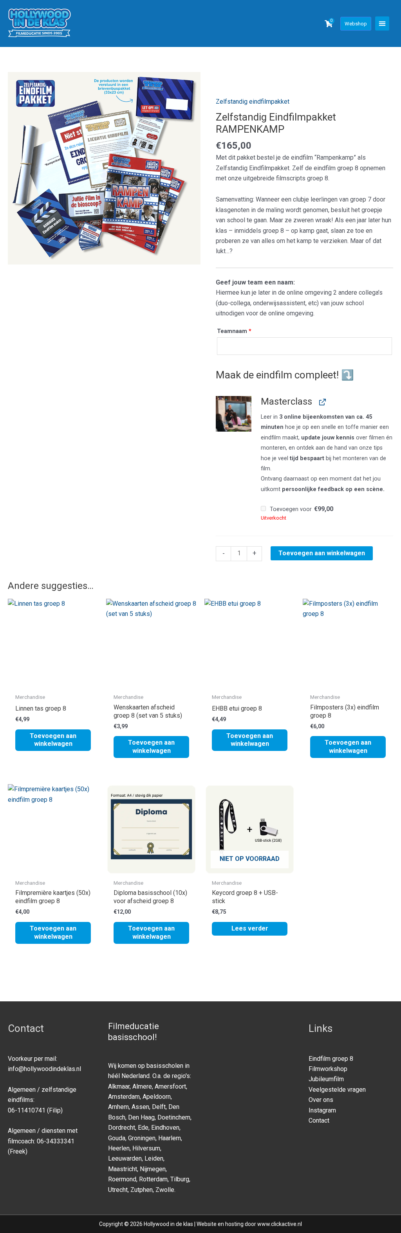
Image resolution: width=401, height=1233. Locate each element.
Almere (142, 1086)
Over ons (321, 1099)
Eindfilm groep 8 (331, 1058)
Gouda (116, 1138)
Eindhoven (165, 1127)
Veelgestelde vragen (337, 1089)
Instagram (322, 1110)
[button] (382, 23)
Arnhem (118, 1107)
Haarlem (169, 1138)
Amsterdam (124, 1096)
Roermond (122, 1179)
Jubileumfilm (326, 1079)
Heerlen (119, 1148)
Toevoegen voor (300, 509)
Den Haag (141, 1117)
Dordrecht (121, 1127)
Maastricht (122, 1169)
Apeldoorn (157, 1096)
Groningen (141, 1138)
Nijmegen (153, 1169)
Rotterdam (153, 1179)
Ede (143, 1127)
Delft (159, 1107)
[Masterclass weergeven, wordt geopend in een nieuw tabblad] (321, 402)
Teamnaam (234, 331)
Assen (140, 1107)
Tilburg (179, 1179)
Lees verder (249, 928)
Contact (319, 1120)
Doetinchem (173, 1117)
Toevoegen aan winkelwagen (321, 553)
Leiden (154, 1158)
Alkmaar (119, 1086)
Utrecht (118, 1189)
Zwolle (164, 1189)
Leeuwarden (125, 1158)
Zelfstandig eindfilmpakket (252, 101)
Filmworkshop (328, 1069)
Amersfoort (170, 1086)
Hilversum (146, 1148)
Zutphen (141, 1189)
